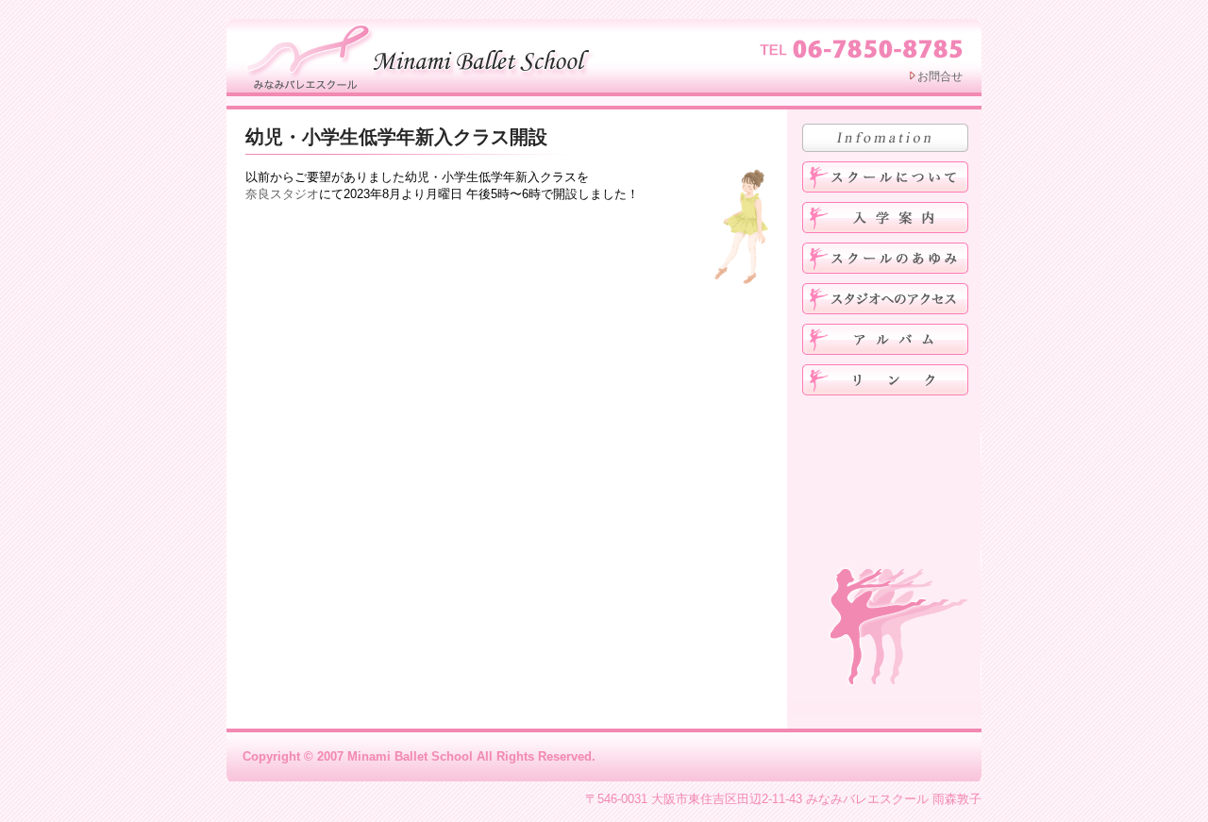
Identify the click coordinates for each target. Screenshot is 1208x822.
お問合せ (940, 76)
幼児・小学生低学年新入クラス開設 (396, 136)
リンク (885, 379)
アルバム (885, 339)
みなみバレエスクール (422, 55)
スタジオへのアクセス (885, 298)
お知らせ (885, 138)
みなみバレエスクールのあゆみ (885, 258)
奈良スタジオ (282, 194)
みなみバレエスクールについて (885, 177)
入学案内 (885, 217)
